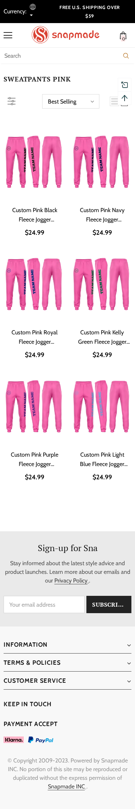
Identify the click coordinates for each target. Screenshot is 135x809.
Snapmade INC (66, 786)
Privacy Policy (70, 580)
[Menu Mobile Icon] (8, 35)
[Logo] (69, 34)
